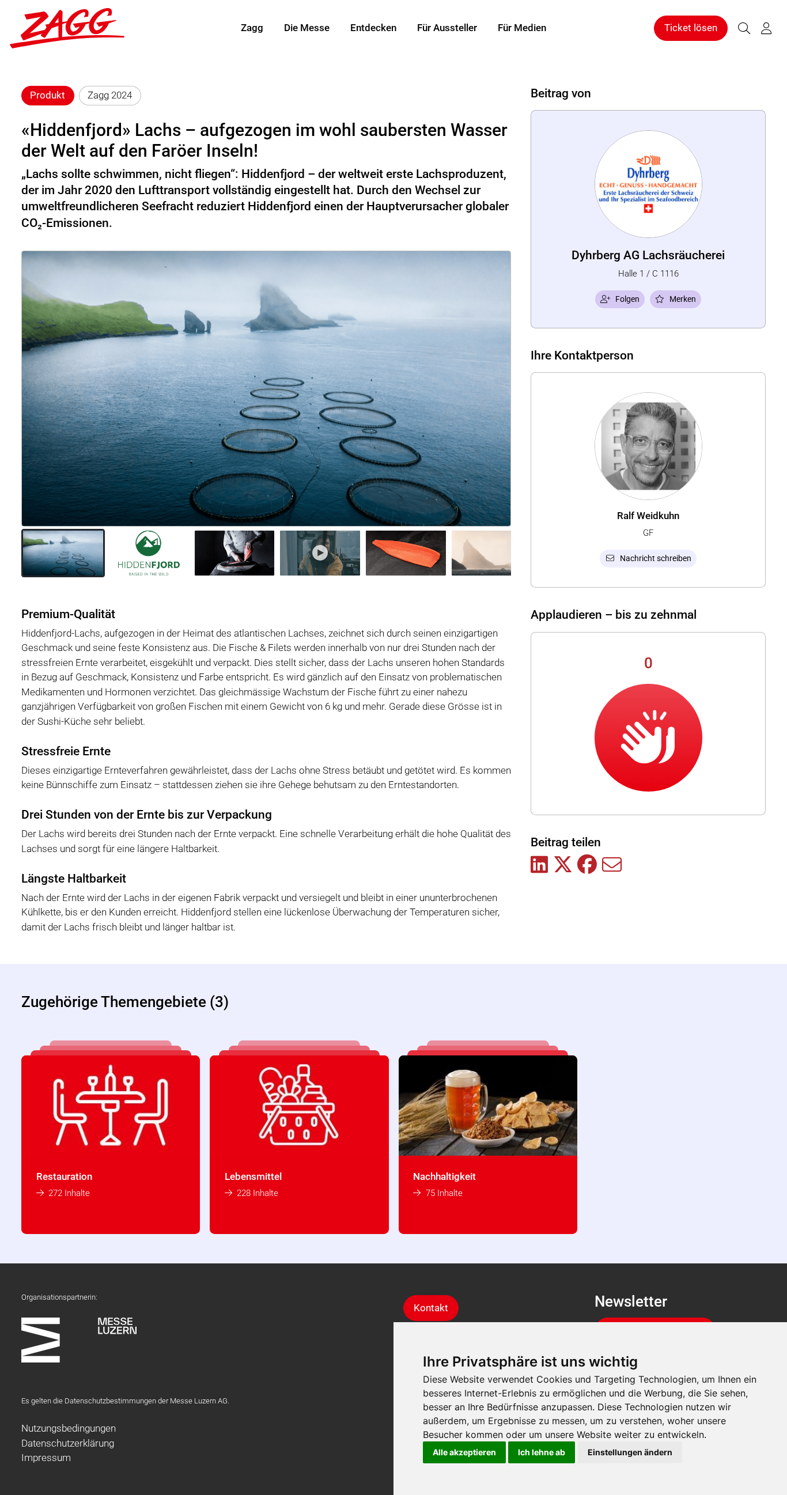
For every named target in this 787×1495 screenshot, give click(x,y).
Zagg (252, 27)
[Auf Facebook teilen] (587, 865)
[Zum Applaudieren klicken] (648, 738)
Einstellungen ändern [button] (630, 1452)
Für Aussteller (447, 27)
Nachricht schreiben (655, 558)
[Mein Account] (766, 28)
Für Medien (522, 27)
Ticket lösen (690, 27)
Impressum (46, 1457)
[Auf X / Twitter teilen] (563, 865)
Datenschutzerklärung (67, 1443)
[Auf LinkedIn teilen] (539, 865)
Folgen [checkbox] (627, 299)
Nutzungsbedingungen (68, 1428)
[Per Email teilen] (612, 865)
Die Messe (307, 27)
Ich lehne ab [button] (541, 1452)
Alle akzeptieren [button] (464, 1452)
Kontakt (431, 1308)
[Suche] (743, 28)
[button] (63, 553)
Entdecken (373, 27)
